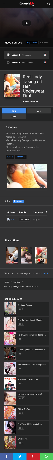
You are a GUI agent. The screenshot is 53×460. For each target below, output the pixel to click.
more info (44, 273)
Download (18, 201)
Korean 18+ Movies (31, 101)
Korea (10, 157)
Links (13, 116)
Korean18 (21, 157)
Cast (39, 111)
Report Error (32, 43)
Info (14, 111)
